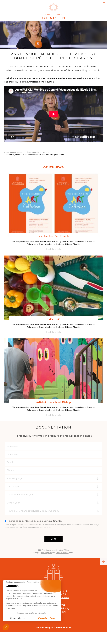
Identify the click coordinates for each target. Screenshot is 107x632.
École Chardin (33, 152)
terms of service (62, 553)
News (44, 152)
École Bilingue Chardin (13, 152)
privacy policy (46, 553)
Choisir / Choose (17, 618)
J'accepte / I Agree (46, 618)
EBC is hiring (62, 608)
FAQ (63, 605)
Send (53, 539)
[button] (6, 627)
